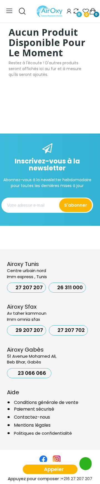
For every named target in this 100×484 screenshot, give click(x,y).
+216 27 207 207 (76, 479)
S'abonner (75, 205)
